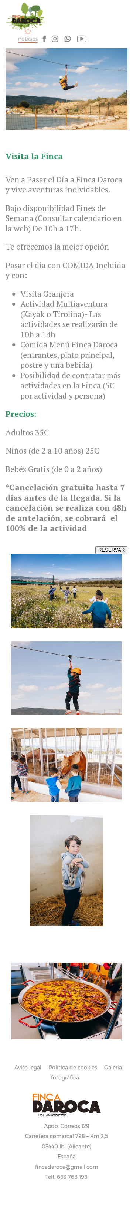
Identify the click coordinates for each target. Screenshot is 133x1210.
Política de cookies (73, 1067)
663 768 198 (72, 1177)
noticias (28, 39)
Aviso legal (27, 1067)
